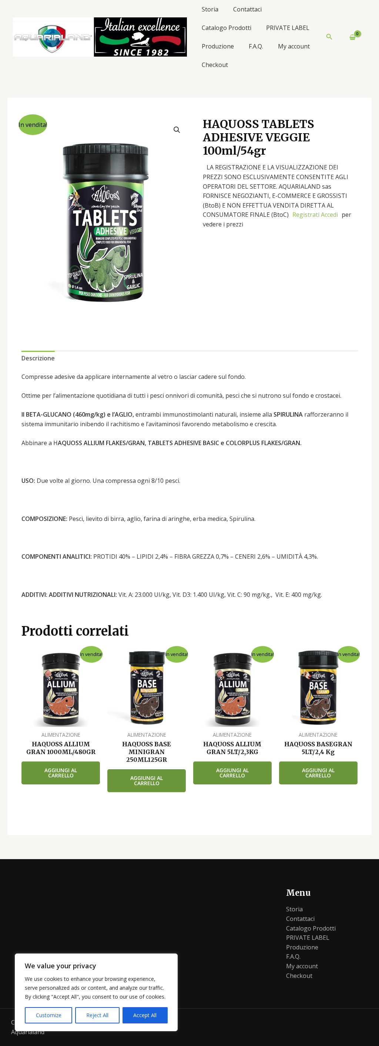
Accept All (145, 1015)
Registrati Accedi (315, 215)
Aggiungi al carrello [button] (60, 773)
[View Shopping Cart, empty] (349, 37)
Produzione (218, 46)
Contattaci (247, 9)
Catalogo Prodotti (226, 28)
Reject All (97, 1015)
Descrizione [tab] (38, 358)
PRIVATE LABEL (287, 28)
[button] (329, 37)
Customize (48, 1015)
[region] (96, 992)
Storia (210, 9)
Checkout (215, 65)
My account (294, 46)
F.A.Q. (256, 46)
